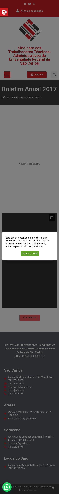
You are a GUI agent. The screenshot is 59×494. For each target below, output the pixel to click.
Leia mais (37, 246)
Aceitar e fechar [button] (30, 253)
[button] (4, 12)
